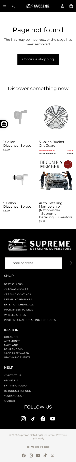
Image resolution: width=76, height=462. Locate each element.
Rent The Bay (13, 349)
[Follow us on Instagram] (23, 418)
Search (9, 400)
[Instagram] (30, 455)
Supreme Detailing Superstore (36, 434)
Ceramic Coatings (17, 294)
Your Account (15, 395)
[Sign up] (70, 263)
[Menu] (4, 6)
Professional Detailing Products (30, 319)
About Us (11, 380)
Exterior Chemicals (19, 304)
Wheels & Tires (15, 314)
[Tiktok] (45, 455)
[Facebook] (23, 455)
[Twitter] (52, 455)
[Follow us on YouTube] (53, 418)
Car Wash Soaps (16, 289)
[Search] (13, 6)
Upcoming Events (17, 357)
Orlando (11, 336)
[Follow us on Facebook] (43, 418)
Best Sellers (13, 284)
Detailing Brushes (18, 299)
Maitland (11, 345)
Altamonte (12, 340)
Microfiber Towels (18, 309)
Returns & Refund (17, 390)
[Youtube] (38, 455)
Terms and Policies (38, 446)
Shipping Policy (16, 385)
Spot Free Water (16, 353)
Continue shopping (38, 59)
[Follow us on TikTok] (33, 418)
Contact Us (12, 375)
